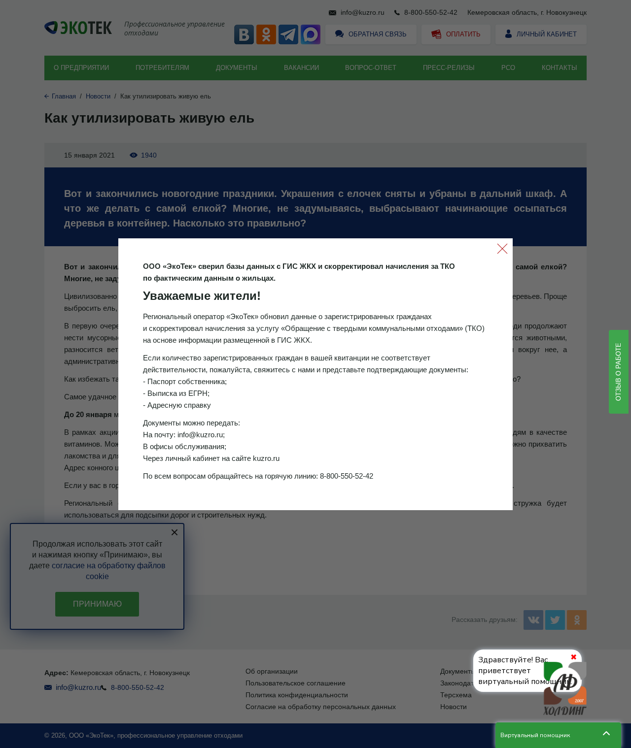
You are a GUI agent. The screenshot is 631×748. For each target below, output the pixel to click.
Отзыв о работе (618, 372)
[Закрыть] (502, 248)
